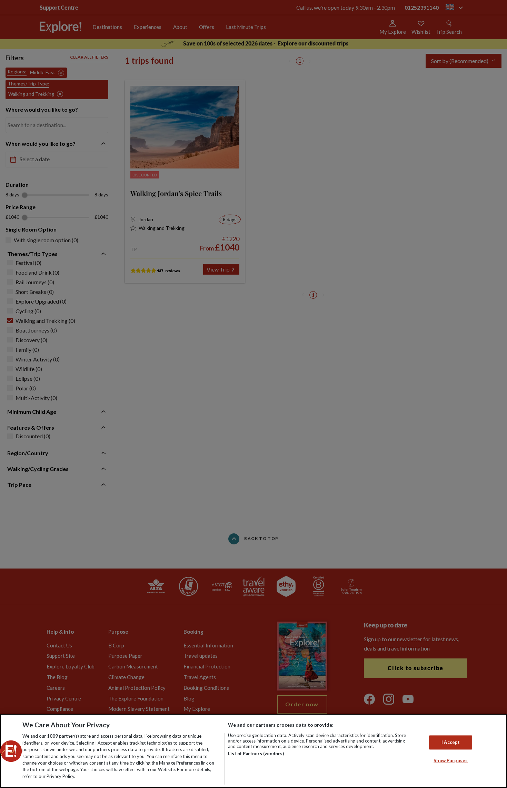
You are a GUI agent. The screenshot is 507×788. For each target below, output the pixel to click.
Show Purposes (451, 761)
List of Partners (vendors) (256, 753)
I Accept (450, 742)
